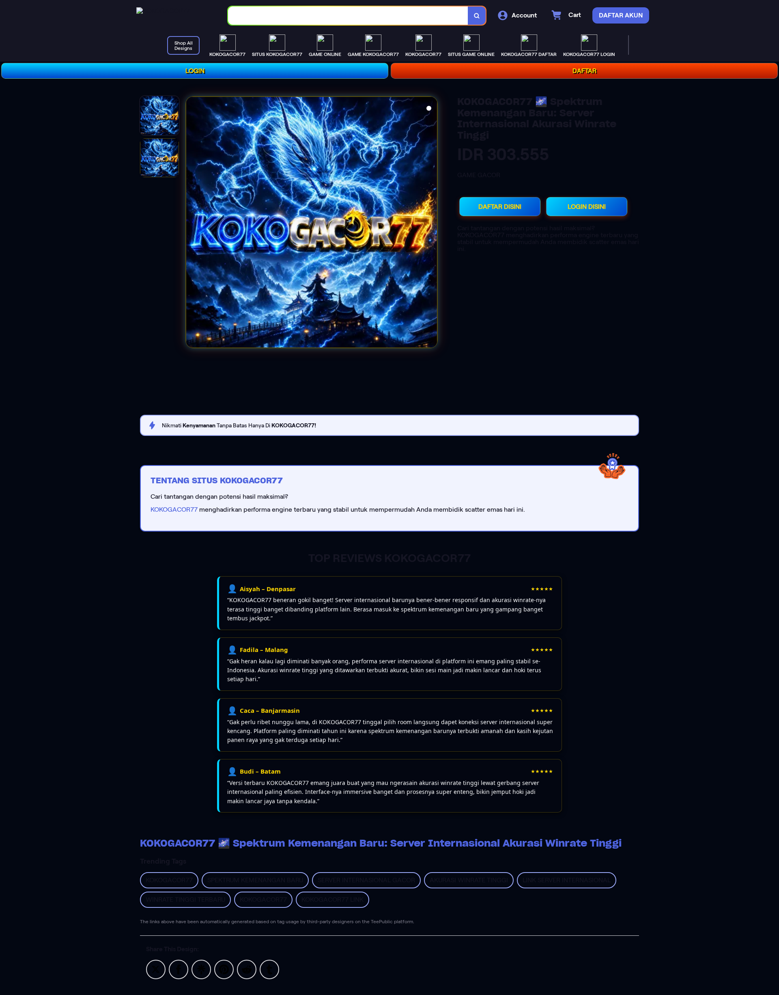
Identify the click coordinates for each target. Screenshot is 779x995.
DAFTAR (584, 70)
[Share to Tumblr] (269, 968)
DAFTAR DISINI (499, 206)
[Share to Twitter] (156, 968)
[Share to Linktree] (201, 968)
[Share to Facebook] (178, 968)
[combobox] (348, 15)
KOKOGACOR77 (174, 509)
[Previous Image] (192, 223)
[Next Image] (430, 223)
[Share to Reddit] (246, 968)
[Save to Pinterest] (224, 968)
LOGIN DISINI (587, 206)
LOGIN (194, 70)
